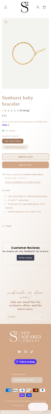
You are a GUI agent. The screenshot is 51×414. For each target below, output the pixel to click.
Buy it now (26, 164)
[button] (6, 7)
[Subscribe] (42, 317)
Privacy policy (18, 405)
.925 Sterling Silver (16, 148)
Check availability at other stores (22, 182)
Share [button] (8, 226)
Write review (25, 257)
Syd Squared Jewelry (22, 401)
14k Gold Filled (13, 141)
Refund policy (40, 401)
